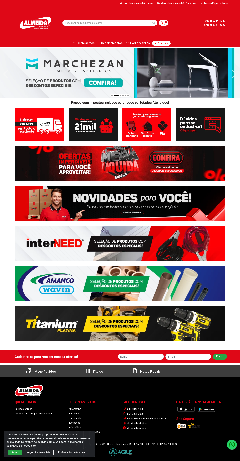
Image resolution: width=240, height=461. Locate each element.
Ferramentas (75, 418)
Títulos (97, 371)
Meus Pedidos (45, 371)
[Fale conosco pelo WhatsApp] (232, 445)
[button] (112, 95)
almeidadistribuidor (137, 423)
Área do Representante (216, 3)
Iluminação (74, 422)
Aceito (15, 452)
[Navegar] (5, 74)
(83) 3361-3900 (216, 24)
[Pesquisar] (153, 23)
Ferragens (74, 413)
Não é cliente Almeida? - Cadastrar (178, 3)
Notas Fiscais (150, 371)
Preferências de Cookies (71, 452)
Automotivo (75, 409)
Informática (75, 427)
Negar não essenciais (38, 452)
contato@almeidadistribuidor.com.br (146, 418)
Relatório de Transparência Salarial (33, 413)
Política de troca (23, 409)
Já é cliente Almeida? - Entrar (138, 3)
